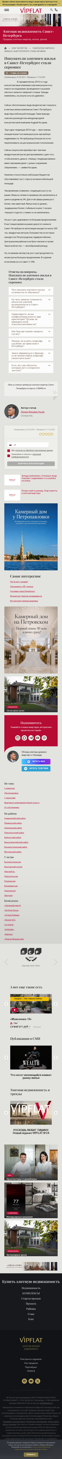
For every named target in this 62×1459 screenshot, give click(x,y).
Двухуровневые (11, 793)
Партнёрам (31, 1367)
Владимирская (11, 886)
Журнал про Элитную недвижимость (26, 596)
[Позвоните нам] (56, 10)
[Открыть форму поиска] (51, 10)
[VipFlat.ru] (31, 10)
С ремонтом (9, 788)
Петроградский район (14, 833)
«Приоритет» (18, 1019)
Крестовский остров (13, 867)
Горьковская (10, 891)
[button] (6, 10)
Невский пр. (9, 872)
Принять (31, 1455)
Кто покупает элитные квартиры (24, 601)
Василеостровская (12, 862)
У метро (9, 857)
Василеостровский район (15, 847)
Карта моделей (9, 1424)
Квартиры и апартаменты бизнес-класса (21, 803)
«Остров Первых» (12, 915)
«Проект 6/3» (10, 920)
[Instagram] (17, 738)
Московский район (12, 852)
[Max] (24, 738)
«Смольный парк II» (12, 906)
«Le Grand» (9, 925)
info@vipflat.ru (46, 1403)
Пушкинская (9, 881)
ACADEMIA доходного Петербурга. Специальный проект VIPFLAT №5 (31, 1133)
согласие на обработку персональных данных (34, 450)
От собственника (11, 808)
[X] (37, 1381)
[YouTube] (31, 1381)
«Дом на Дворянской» (14, 939)
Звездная (8, 896)
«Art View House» (11, 910)
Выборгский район (12, 838)
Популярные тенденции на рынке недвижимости (31, 1076)
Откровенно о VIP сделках (21, 587)
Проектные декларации (36, 1422)
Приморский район (13, 823)
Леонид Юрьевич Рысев (32, 412)
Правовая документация (14, 1422)
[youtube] (37, 738)
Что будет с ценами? (19, 582)
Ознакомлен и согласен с (26, 455)
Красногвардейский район (16, 842)
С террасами (9, 798)
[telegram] (31, 738)
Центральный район (13, 828)
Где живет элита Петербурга (22, 591)
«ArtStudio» (9, 930)
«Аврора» (8, 934)
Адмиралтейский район (15, 818)
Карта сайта (53, 1422)
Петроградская (11, 876)
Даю (32, 450)
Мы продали (31, 1363)
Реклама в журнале (31, 1359)
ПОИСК (31, 1371)
